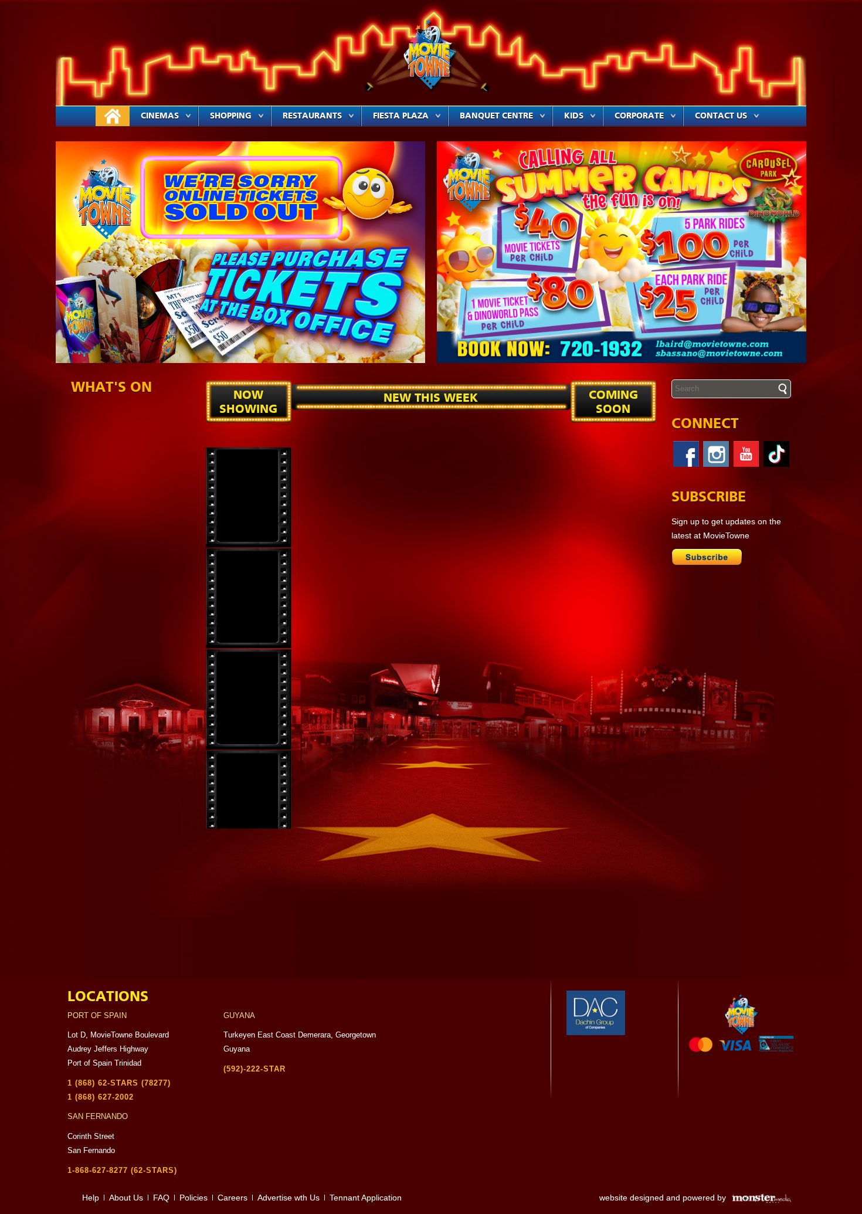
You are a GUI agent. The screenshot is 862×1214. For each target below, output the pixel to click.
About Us (126, 1198)
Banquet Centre (496, 116)
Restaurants (312, 116)
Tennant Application (366, 1198)
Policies (193, 1198)
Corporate (639, 116)
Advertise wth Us (288, 1198)
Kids (573, 116)
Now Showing (248, 402)
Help (90, 1198)
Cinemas (160, 116)
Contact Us (721, 116)
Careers (232, 1198)
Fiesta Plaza (401, 116)
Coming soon (613, 402)
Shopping (231, 116)
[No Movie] (248, 497)
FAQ (161, 1198)
